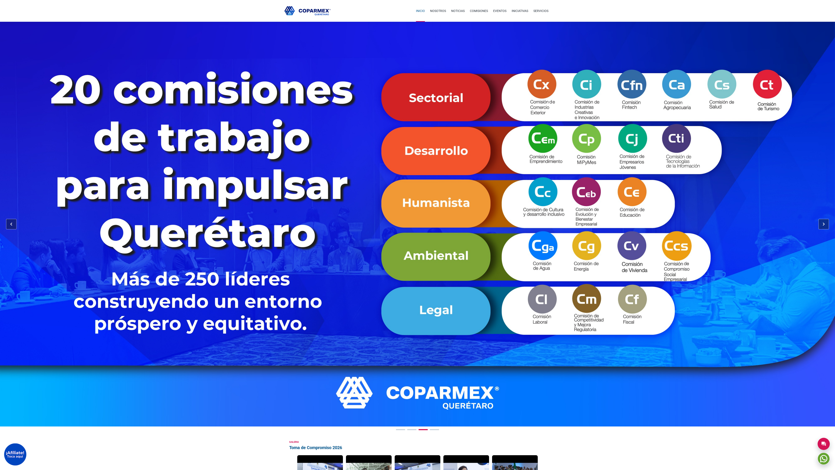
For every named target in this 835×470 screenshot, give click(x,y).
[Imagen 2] (411, 429)
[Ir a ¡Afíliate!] (15, 454)
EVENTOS (499, 11)
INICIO (420, 11)
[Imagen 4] (434, 429)
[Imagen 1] (400, 429)
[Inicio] (307, 10)
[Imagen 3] (423, 429)
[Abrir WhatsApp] (824, 459)
